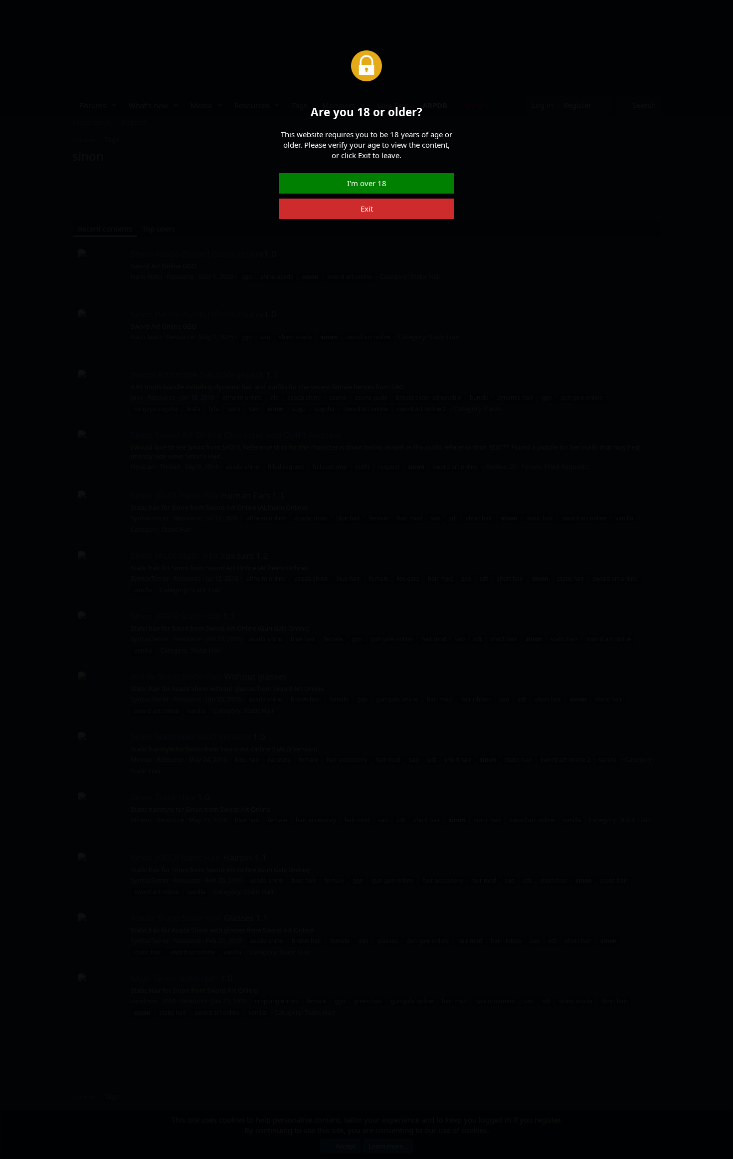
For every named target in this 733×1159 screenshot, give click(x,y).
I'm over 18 (366, 183)
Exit (367, 209)
